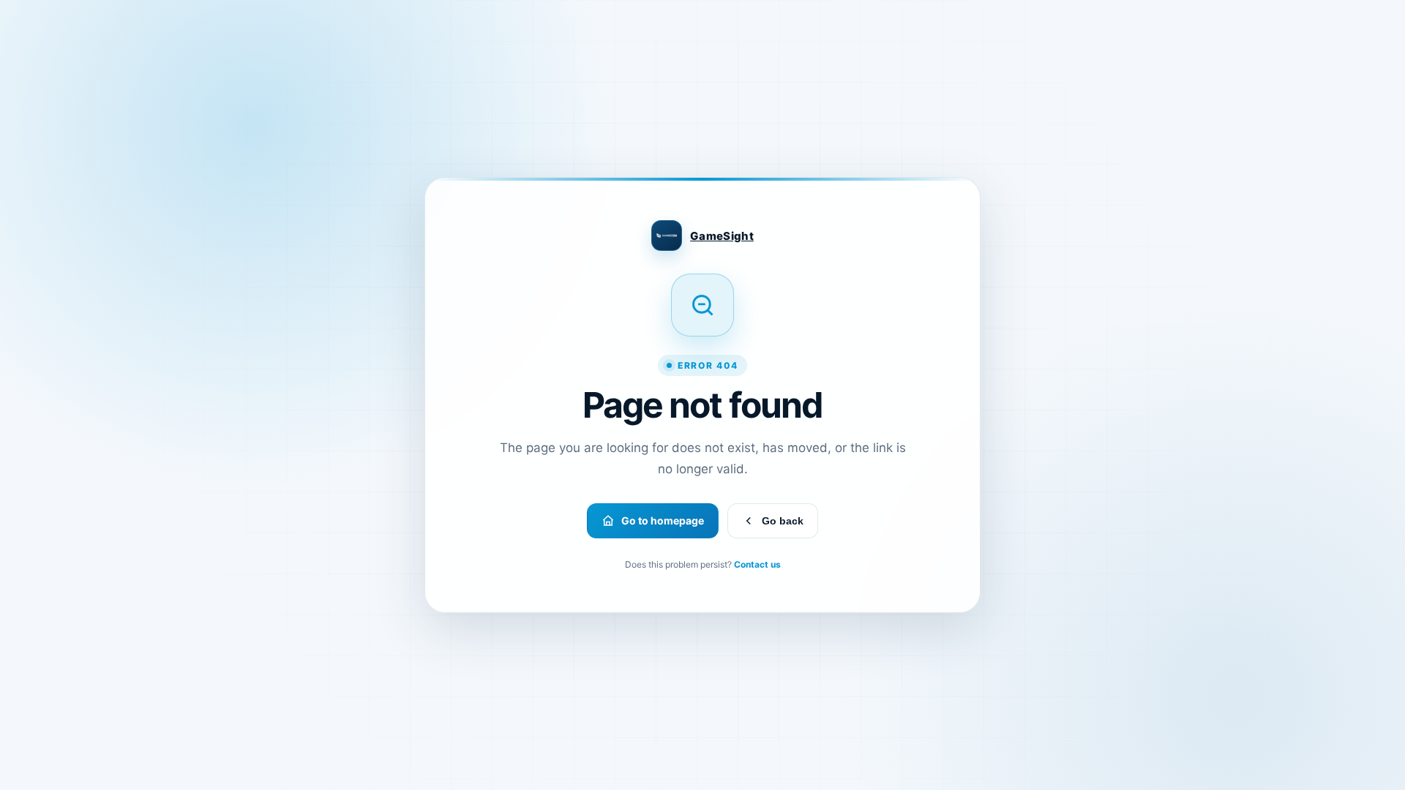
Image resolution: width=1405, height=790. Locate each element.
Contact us (757, 564)
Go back (782, 521)
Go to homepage (662, 520)
